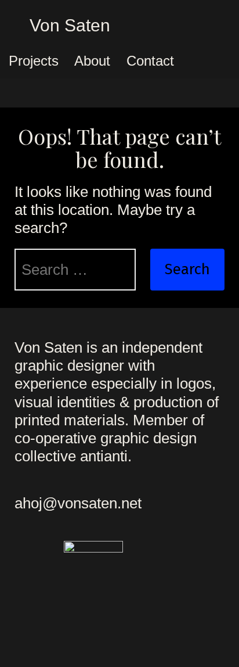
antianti (104, 456)
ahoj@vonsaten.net (78, 503)
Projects (34, 61)
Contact (150, 61)
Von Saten (70, 25)
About (92, 61)
